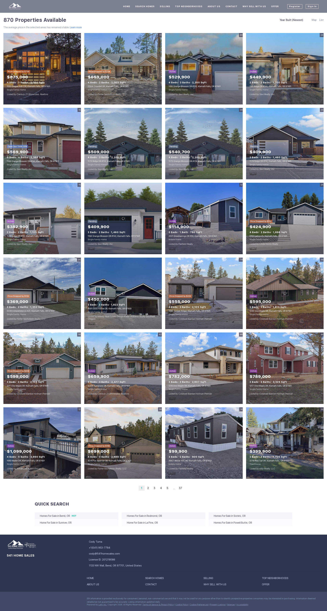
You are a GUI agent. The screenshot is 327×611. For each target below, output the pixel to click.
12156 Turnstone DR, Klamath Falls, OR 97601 (109, 386)
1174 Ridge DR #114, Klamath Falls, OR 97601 (109, 161)
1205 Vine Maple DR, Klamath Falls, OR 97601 (271, 311)
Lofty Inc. (102, 605)
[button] (91, 578)
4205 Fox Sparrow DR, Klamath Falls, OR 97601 (109, 461)
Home (126, 6)
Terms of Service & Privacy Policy (158, 605)
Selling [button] (165, 6)
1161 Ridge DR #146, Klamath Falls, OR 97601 (270, 86)
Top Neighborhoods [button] (189, 6)
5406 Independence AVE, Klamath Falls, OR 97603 (30, 311)
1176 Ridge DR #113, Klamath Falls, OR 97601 (270, 161)
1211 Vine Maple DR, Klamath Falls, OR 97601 (27, 386)
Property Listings (217, 605)
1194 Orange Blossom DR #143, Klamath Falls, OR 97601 (114, 236)
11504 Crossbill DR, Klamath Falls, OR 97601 (108, 86)
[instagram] (16, 599)
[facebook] (9, 599)
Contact (231, 6)
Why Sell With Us (254, 6)
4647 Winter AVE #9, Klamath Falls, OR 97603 (190, 461)
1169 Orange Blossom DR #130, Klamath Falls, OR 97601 (33, 161)
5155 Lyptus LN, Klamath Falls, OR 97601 (268, 236)
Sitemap (231, 605)
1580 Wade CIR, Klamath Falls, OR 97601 (26, 461)
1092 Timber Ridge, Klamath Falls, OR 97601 (189, 311)
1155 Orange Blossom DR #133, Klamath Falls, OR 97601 (195, 86)
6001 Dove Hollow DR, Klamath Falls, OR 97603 (109, 308)
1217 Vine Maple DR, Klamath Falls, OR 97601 (271, 386)
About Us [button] (214, 6)
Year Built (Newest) (291, 20)
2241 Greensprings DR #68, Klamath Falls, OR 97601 (193, 236)
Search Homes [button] (145, 6)
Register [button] (294, 6)
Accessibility (242, 605)
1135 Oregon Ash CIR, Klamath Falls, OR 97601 (28, 86)
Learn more (76, 27)
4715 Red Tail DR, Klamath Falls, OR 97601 (269, 461)
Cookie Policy (181, 605)
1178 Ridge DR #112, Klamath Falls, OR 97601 (28, 236)
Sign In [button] (312, 6)
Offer (275, 6)
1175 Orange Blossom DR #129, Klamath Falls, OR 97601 (195, 161)
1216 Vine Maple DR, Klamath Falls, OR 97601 (190, 386)
